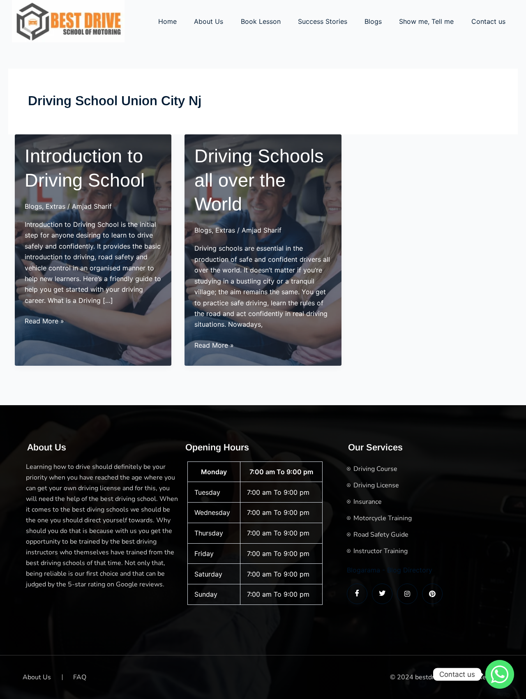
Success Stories (322, 21)
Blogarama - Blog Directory (389, 570)
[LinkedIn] (407, 594)
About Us (208, 21)
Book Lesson (261, 21)
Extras (55, 206)
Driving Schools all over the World (259, 180)
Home (167, 21)
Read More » (44, 321)
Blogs (373, 21)
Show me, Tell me (426, 21)
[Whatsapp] (499, 674)
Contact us (488, 21)
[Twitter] (382, 594)
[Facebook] (357, 594)
